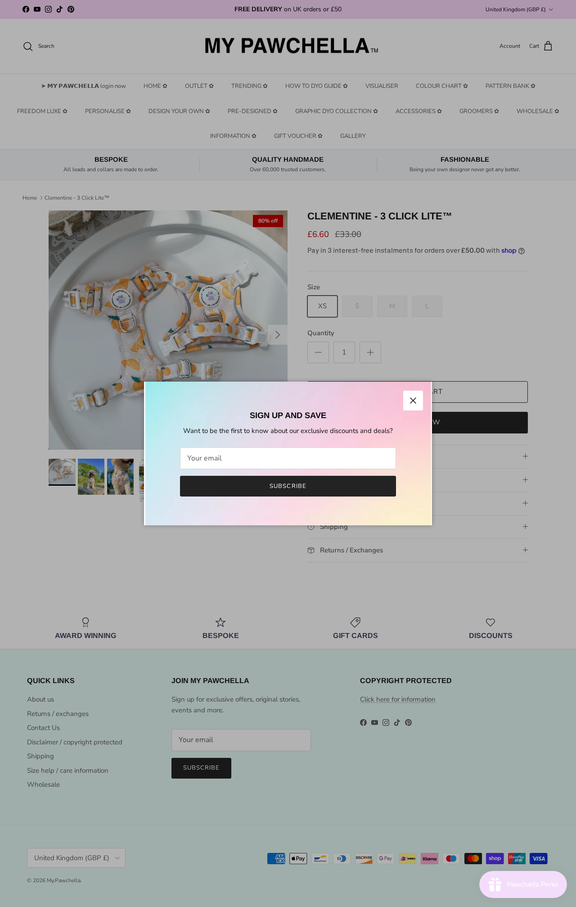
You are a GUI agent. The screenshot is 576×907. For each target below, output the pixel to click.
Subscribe (288, 486)
